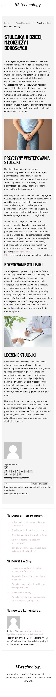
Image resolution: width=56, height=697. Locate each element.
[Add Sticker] (11, 474)
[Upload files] (6, 474)
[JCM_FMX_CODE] (22, 471)
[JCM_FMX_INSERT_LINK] (31, 471)
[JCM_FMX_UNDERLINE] (13, 471)
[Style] (20, 474)
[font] (6, 467)
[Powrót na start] (28, 5)
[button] (3, 5)
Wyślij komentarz (39, 484)
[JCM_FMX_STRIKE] (18, 471)
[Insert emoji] (15, 474)
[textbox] (28, 461)
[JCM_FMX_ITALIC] (9, 471)
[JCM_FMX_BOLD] (6, 471)
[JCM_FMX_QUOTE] (26, 471)
